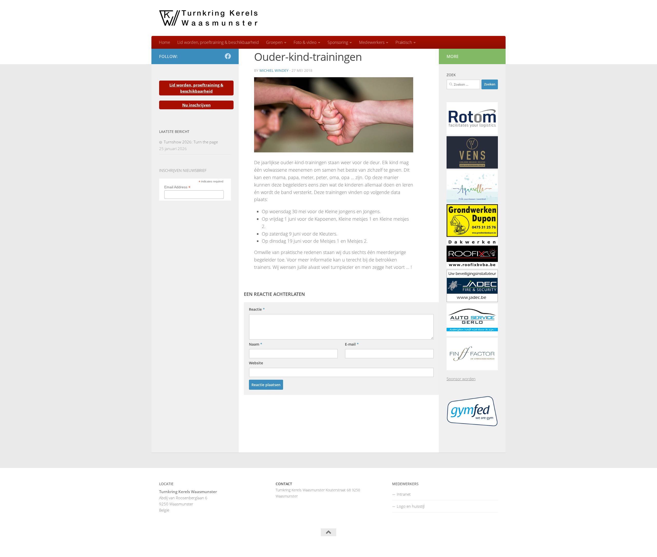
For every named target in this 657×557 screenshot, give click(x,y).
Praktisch (403, 42)
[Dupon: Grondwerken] (472, 235)
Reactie (257, 309)
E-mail (352, 344)
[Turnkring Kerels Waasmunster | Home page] (208, 18)
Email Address (177, 187)
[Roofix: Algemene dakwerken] (472, 266)
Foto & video (305, 42)
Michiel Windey (273, 70)
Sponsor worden (461, 378)
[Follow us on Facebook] (228, 56)
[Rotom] (472, 133)
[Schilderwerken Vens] (472, 167)
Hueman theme (222, 546)
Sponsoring (337, 42)
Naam (255, 344)
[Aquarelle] (472, 201)
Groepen (274, 42)
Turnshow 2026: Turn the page (191, 141)
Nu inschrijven (196, 105)
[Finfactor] (472, 368)
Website (256, 362)
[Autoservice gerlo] (472, 334)
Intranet (404, 494)
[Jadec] (472, 300)
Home (164, 42)
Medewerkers (371, 42)
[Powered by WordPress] (179, 546)
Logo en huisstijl (410, 506)
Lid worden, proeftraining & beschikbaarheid (218, 42)
